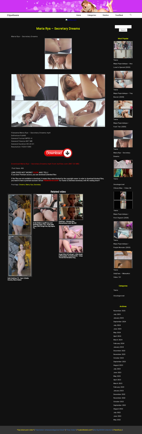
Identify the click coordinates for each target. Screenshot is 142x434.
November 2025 (119, 311)
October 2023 (119, 358)
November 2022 (119, 398)
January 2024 (119, 347)
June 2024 (117, 329)
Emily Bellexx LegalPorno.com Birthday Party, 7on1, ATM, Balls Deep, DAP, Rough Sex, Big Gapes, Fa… (44, 225)
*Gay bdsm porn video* (25, 430)
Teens (116, 290)
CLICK (35, 172)
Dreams (22, 185)
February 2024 (119, 343)
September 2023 (120, 362)
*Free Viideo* (71, 430)
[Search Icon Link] (130, 15)
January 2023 (119, 391)
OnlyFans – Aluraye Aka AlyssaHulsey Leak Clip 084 (67, 222)
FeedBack (119, 15)
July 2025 (117, 314)
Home (78, 15)
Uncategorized (119, 184)
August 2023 (118, 365)
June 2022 (117, 416)
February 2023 (119, 387)
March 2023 (118, 383)
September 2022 (120, 405)
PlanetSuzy (118, 430)
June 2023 (117, 372)
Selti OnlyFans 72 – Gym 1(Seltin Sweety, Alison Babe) (18, 279)
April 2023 (117, 380)
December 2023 (119, 351)
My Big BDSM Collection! (103, 430)
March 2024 (118, 340)
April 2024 (117, 336)
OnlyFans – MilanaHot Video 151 (122, 275)
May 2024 (117, 332)
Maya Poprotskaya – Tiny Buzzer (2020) (123, 95)
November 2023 (119, 354)
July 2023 (117, 369)
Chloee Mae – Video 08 (122, 188)
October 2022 (119, 402)
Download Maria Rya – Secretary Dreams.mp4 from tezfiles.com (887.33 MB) (45, 164)
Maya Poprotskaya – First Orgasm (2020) (121, 216)
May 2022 (117, 420)
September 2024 (120, 322)
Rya (31, 185)
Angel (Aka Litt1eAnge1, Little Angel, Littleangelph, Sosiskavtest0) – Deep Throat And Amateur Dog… (71, 255)
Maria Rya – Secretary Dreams (122, 154)
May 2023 (117, 376)
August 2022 (118, 409)
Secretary (37, 185)
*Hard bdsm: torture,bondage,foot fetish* (50, 430)
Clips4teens (13, 15)
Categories (92, 15)
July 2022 (117, 412)
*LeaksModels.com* (84, 430)
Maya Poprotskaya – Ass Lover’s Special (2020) (123, 65)
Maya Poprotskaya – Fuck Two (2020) (121, 125)
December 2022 (119, 394)
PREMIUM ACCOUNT (51, 181)
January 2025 (119, 318)
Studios (106, 15)
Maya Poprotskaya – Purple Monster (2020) (122, 245)
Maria (28, 185)
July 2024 (117, 325)
